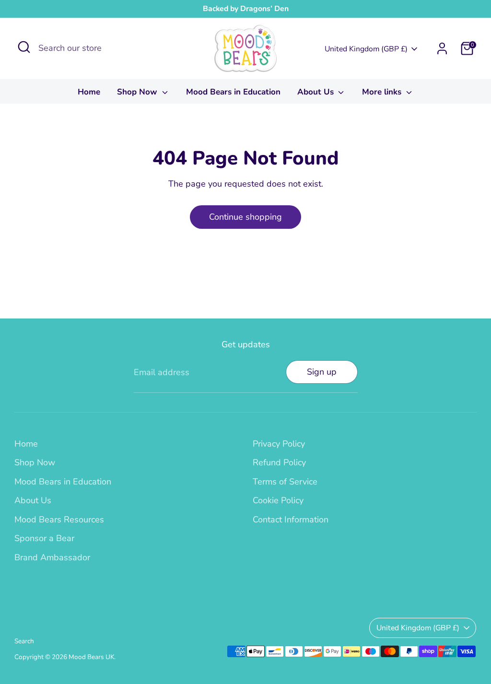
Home (89, 91)
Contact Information (290, 519)
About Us (316, 91)
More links (383, 91)
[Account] (442, 48)
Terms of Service (285, 481)
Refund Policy (279, 462)
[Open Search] (24, 47)
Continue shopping (245, 217)
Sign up (322, 371)
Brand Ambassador (52, 557)
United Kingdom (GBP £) (366, 49)
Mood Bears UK (91, 656)
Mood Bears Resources (59, 519)
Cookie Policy (278, 500)
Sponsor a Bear (44, 538)
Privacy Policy (279, 443)
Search (24, 641)
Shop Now (138, 91)
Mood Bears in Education (233, 91)
